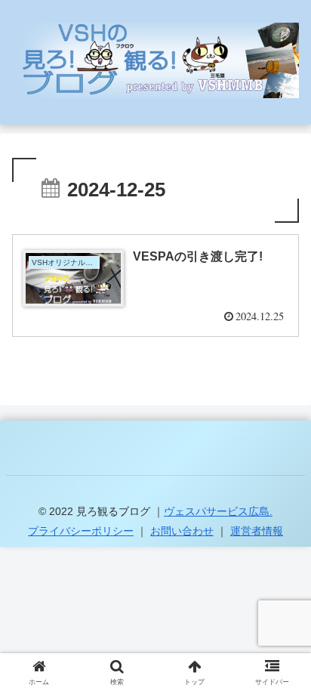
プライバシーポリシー (81, 531)
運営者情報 (256, 531)
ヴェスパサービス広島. (218, 511)
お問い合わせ (182, 531)
